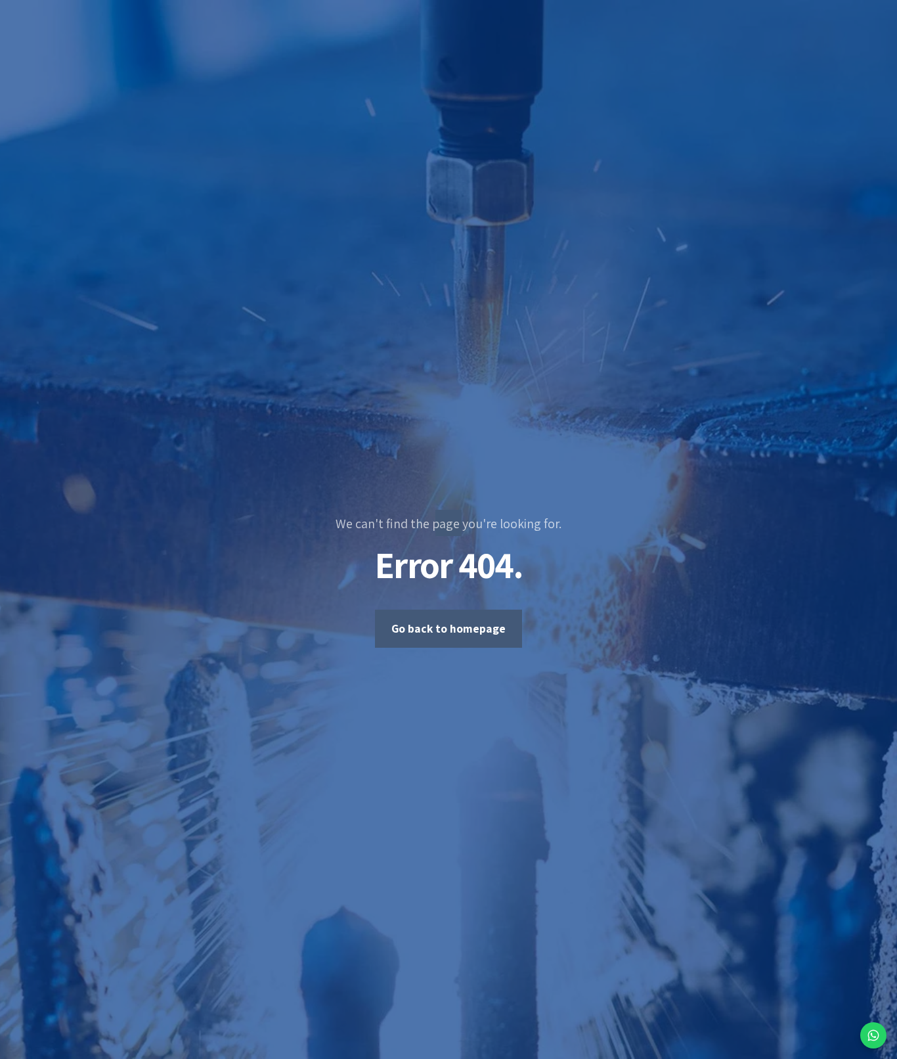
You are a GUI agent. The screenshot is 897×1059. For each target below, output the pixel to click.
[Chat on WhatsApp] (873, 1035)
